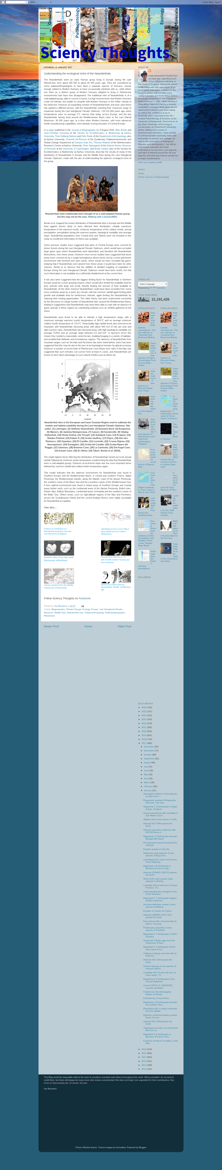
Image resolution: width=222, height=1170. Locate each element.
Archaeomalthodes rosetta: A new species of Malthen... (159, 905)
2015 (144, 1053)
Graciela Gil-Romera (76, 139)
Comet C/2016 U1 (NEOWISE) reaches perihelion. (157, 986)
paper (51, 130)
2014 (144, 1057)
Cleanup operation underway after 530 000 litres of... (159, 831)
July (146, 767)
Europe (94, 609)
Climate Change (73, 609)
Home (88, 626)
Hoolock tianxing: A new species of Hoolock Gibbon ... (159, 967)
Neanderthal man (75, 612)
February (148, 786)
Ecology (86, 609)
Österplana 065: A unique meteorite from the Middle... (160, 1010)
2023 (144, 719)
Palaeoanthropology (94, 612)
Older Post (124, 626)
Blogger (142, 1147)
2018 (144, 739)
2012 (144, 1065)
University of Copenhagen (76, 149)
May (146, 774)
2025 (144, 711)
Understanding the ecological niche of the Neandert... (160, 893)
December (149, 747)
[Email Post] (82, 606)
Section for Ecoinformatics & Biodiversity (98, 133)
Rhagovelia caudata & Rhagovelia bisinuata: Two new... (159, 801)
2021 (144, 727)
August (147, 762)
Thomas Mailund (101, 142)
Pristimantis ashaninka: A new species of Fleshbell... (157, 929)
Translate (160, 288)
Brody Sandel (101, 149)
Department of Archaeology (112, 136)
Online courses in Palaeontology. (153, 177)
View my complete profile (150, 162)
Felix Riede (86, 136)
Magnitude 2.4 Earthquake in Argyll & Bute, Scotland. (160, 808)
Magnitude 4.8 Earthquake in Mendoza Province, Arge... (157, 867)
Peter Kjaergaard (91, 145)
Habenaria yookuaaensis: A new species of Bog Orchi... (158, 854)
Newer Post (51, 626)
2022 (144, 723)
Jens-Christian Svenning (56, 133)
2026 (144, 707)
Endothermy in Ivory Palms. (156, 998)
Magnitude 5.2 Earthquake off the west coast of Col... (159, 948)
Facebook (85, 598)
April (146, 778)
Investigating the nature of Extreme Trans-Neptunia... (160, 861)
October (148, 755)
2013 (144, 1061)
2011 (144, 1069)
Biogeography (58, 609)
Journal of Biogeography (83, 130)
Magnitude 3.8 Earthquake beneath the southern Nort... (160, 1003)
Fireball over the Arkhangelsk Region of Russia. (157, 993)
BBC (115, 217)
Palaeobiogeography (115, 612)
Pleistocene (49, 616)
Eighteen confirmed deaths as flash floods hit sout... (160, 1016)
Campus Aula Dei (83, 142)
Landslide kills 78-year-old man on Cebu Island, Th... (159, 973)
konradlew (121, 1147)
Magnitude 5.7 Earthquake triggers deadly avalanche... (160, 899)
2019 (144, 735)
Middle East (60, 612)
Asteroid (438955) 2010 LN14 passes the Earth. (157, 916)
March (147, 782)
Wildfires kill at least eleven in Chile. (160, 819)
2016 (144, 1049)
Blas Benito (121, 130)
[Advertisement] (158, 228)
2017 (144, 743)
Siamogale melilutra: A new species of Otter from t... (160, 795)
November (149, 751)
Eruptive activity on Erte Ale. (156, 849)
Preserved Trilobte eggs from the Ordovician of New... (159, 941)
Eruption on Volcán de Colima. (157, 911)
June (146, 770)
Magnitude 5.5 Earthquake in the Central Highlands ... (159, 980)
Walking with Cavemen (100, 217)
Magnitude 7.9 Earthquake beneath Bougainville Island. (160, 837)
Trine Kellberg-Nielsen (66, 136)
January (148, 790)
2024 (144, 715)
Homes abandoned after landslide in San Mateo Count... (160, 814)
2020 (144, 731)
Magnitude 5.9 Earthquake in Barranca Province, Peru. (157, 1035)
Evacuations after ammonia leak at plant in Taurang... (159, 922)
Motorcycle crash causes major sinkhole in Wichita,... (158, 880)
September (149, 759)
